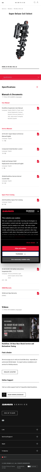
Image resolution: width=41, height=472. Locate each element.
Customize (19, 254)
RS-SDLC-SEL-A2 (18, 8)
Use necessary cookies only (20, 259)
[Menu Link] (3, 2)
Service (20, 2)
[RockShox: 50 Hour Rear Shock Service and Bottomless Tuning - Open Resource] (20, 328)
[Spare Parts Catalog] (38, 201)
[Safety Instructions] (38, 270)
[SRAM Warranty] (38, 294)
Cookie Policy (20, 237)
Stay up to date (9, 413)
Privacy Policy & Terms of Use (8, 467)
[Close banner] (38, 211)
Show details (30, 242)
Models (10, 8)
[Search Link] (34, 3)
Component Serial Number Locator (12, 151)
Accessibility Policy (20, 467)
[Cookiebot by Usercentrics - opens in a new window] (26, 211)
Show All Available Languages (13, 97)
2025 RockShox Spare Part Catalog (12, 202)
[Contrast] (29, 466)
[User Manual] (38, 109)
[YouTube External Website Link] (3, 420)
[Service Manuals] (38, 135)
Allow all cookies (20, 248)
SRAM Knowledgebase (16, 394)
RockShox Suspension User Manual (13, 113)
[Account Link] (37, 3)
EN (4, 457)
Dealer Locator (10, 372)
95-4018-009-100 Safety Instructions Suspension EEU (13, 274)
